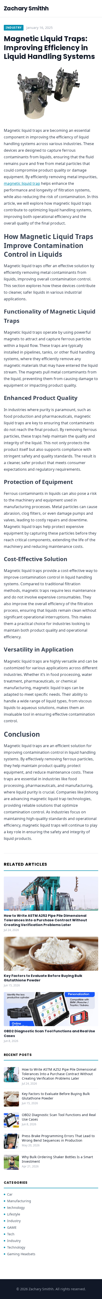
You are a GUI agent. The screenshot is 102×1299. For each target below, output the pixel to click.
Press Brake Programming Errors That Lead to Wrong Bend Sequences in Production (58, 1138)
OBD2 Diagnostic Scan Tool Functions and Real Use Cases (49, 1033)
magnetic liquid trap (22, 183)
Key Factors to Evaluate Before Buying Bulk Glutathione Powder (43, 978)
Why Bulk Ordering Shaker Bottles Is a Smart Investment (57, 1159)
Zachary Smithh (26, 8)
